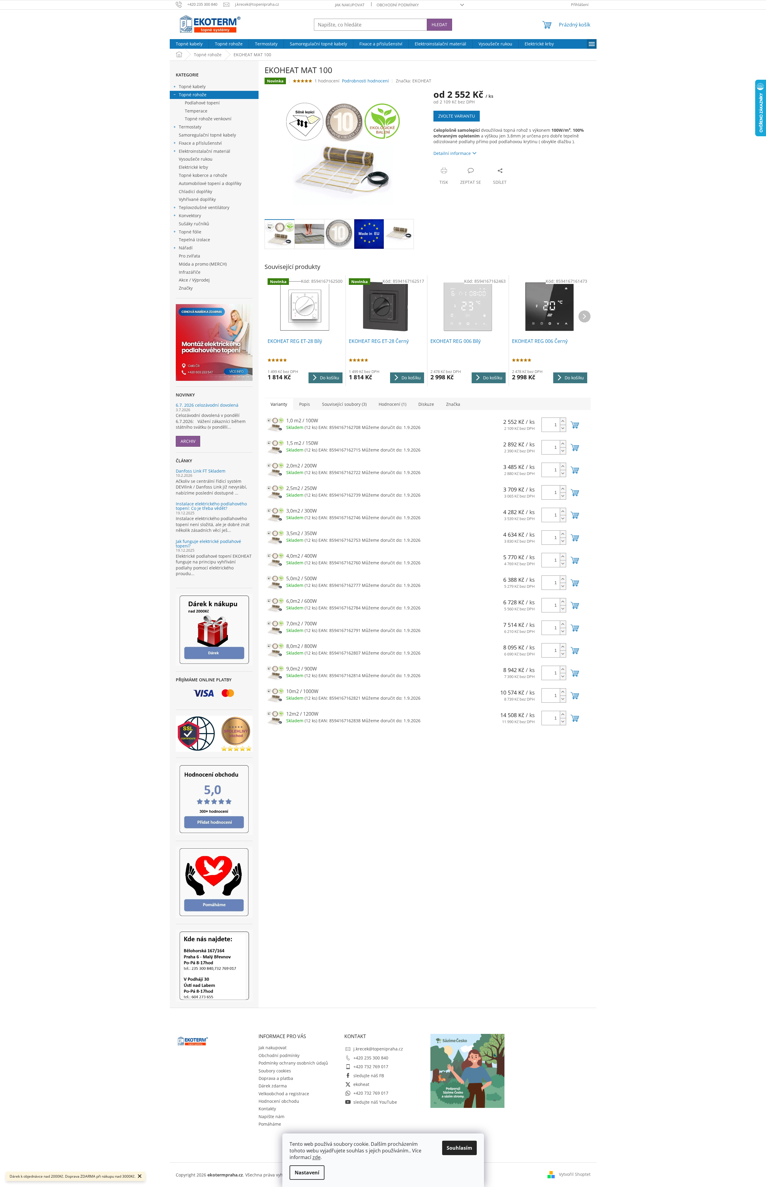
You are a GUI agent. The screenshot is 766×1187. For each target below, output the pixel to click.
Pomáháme (270, 1124)
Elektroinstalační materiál (204, 151)
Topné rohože (192, 94)
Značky (186, 288)
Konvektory (190, 215)
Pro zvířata (189, 256)
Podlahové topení (202, 103)
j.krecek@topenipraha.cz (378, 1049)
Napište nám (271, 1116)
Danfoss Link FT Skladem (200, 471)
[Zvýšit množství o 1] (563, 421)
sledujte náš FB (368, 1075)
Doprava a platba (276, 1078)
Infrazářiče (189, 272)
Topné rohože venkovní (208, 119)
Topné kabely (192, 86)
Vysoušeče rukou (195, 159)
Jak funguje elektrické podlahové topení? (208, 543)
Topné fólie (190, 232)
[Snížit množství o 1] (563, 428)
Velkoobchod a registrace (284, 1093)
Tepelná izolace (194, 239)
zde (316, 1157)
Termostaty (190, 127)
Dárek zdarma (273, 1086)
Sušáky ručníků (194, 224)
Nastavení (307, 1172)
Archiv (188, 441)
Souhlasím (459, 1148)
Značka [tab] (453, 404)
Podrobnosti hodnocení (365, 81)
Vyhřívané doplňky (197, 199)
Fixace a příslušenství (200, 143)
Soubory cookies (275, 1071)
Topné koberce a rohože (203, 175)
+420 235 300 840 (370, 1058)
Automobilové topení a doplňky (210, 183)
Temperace (196, 111)
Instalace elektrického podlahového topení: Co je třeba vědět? (211, 506)
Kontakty (267, 1108)
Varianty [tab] (279, 404)
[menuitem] (189, 44)
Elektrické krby (193, 167)
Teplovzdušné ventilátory (204, 207)
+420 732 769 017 (370, 1066)
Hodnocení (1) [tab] (392, 404)
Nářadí (186, 248)
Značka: (413, 81)
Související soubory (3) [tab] (344, 404)
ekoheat (361, 1084)
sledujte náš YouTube (375, 1102)
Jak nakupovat (349, 5)
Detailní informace (452, 153)
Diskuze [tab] (426, 404)
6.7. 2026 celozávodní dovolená (207, 405)
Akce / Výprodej (194, 280)
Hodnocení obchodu (279, 1101)
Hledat (439, 24)
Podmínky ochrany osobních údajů (293, 1063)
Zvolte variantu (456, 116)
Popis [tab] (304, 404)
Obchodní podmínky (398, 5)
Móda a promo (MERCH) (203, 264)
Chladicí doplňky (195, 191)
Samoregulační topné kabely (207, 135)
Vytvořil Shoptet (575, 1174)
